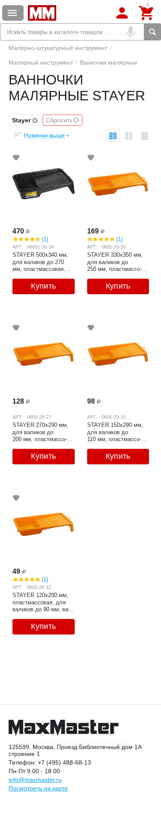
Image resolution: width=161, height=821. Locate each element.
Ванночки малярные (108, 62)
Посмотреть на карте (38, 788)
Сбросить (59, 120)
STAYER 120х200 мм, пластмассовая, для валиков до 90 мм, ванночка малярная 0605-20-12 (42, 602)
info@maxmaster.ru (35, 779)
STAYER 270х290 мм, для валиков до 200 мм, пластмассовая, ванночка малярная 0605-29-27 (40, 432)
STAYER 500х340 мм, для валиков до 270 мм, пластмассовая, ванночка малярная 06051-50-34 (40, 262)
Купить (43, 286)
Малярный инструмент (41, 62)
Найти (152, 31)
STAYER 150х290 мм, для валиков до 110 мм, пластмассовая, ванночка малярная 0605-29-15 (115, 432)
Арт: (17, 246)
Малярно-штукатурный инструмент (58, 47)
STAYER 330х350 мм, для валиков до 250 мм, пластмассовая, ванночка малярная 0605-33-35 (115, 262)
